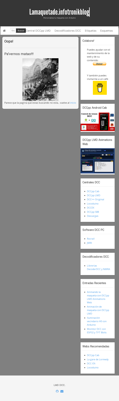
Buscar (21, 30)
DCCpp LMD (93, 195)
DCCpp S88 (93, 211)
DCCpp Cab (93, 191)
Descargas (92, 216)
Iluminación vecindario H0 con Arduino (97, 321)
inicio (73, 102)
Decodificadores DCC (68, 30)
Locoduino (93, 203)
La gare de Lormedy (98, 359)
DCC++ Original (95, 199)
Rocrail (90, 238)
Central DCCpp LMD (38, 30)
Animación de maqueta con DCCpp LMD (98, 310)
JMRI (89, 242)
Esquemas (106, 30)
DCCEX (90, 207)
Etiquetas (90, 30)
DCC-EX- (91, 363)
